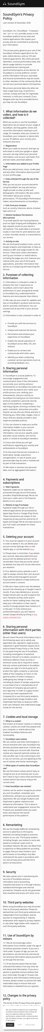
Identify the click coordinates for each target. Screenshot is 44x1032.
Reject (20, 1024)
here (32, 549)
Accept (10, 1025)
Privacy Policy (30, 1024)
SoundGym (16, 4)
